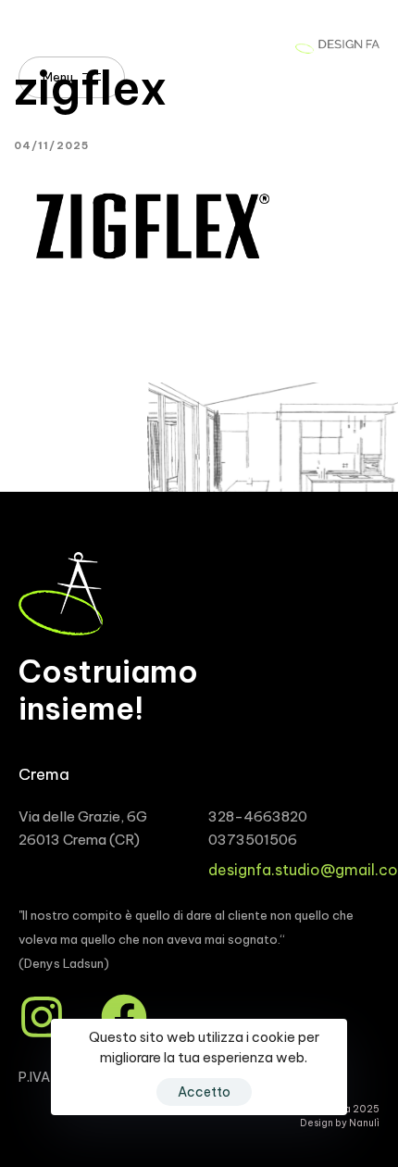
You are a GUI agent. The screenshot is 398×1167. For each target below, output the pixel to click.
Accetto (204, 1092)
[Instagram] (42, 1017)
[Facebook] (124, 1017)
